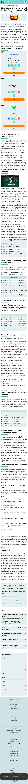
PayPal (4, 531)
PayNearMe (18, 603)
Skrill (5, 603)
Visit (14, 72)
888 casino (6, 413)
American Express (7, 529)
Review (14, 75)
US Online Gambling (5, 5)
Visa (4, 534)
